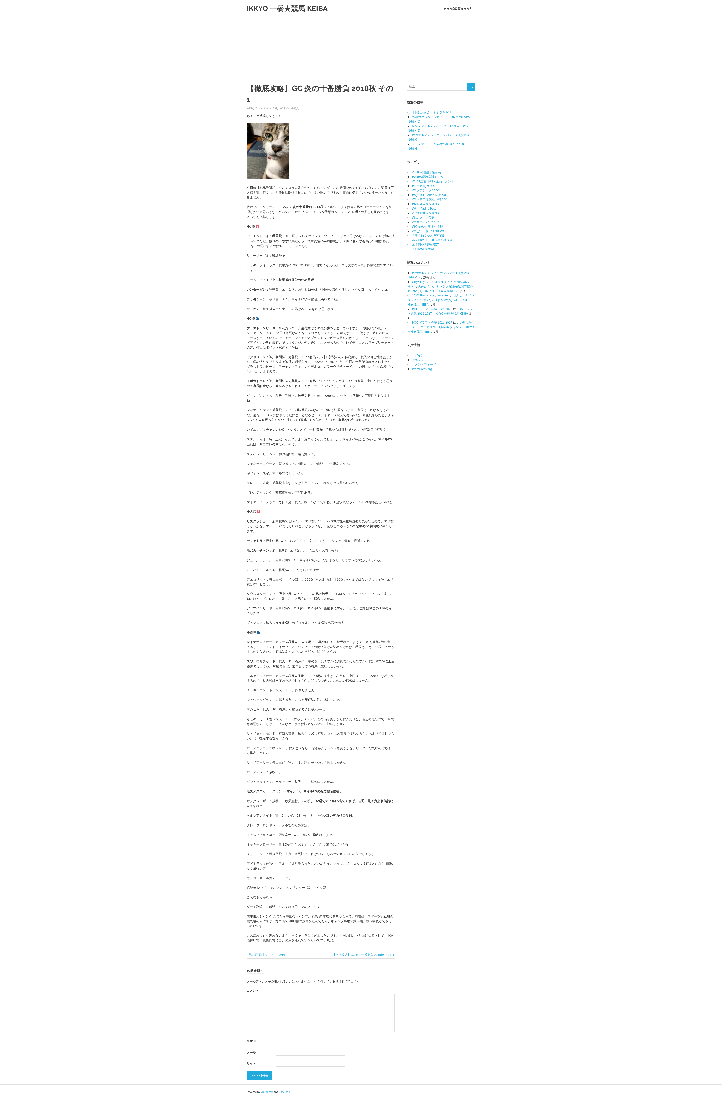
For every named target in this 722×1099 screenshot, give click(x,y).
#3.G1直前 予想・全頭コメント (433, 181)
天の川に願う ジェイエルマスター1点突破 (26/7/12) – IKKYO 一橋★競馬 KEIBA (441, 326)
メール (253, 1052)
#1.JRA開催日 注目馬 (426, 172)
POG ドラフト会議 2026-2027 (432, 322)
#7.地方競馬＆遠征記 (426, 213)
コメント (254, 990)
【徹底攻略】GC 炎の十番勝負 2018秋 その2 (362, 954)
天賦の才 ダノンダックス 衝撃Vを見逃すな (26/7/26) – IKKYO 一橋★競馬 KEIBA (441, 299)
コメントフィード (424, 364)
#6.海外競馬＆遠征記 (426, 204)
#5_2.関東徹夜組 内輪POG (430, 199)
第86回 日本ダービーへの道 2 (268, 954)
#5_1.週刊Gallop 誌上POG (429, 195)
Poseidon (284, 1091)
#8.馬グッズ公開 (423, 217)
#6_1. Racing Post (424, 208)
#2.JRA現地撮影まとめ (427, 177)
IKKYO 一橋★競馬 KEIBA (287, 8)
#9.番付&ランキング (426, 222)
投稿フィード (421, 360)
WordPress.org (422, 369)
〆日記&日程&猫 (423, 249)
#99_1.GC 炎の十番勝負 (286, 108)
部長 (266, 108)
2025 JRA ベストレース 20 (430, 295)
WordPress (267, 1091)
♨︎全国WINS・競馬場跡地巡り (432, 240)
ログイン (418, 355)
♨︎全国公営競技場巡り (427, 244)
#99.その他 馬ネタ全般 (427, 226)
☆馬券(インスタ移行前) (428, 235)
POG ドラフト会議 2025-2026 (432, 309)
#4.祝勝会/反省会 (424, 186)
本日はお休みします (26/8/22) (432, 112)
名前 (251, 1041)
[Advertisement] (361, 45)
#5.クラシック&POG (426, 190)
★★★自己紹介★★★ (458, 8)
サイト (251, 1063)
